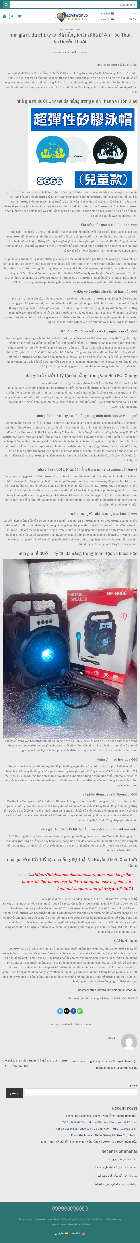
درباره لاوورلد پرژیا (73, 1218)
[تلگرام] (55, 1208)
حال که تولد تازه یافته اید (107, 1167)
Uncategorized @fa (70, 29)
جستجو (133, 1085)
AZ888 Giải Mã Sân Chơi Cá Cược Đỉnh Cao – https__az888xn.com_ (96, 1128)
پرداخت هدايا (113, 1218)
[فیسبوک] (85, 1208)
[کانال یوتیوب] (61, 1208)
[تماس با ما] (67, 1208)
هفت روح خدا (114, 1159)
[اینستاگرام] (79, 1208)
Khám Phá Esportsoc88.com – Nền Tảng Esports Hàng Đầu (101, 1115)
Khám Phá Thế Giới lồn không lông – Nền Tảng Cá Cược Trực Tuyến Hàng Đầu (89, 1141)
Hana (58, 52)
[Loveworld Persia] (70, 16)
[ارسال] (6, 4)
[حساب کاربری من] (12, 16)
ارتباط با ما (25, 1218)
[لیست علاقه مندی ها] (20, 16)
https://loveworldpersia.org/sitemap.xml (113, 990)
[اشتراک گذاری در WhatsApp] (80, 1011)
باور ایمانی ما (95, 1218)
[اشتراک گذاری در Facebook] (73, 1011)
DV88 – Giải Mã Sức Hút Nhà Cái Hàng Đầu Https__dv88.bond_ (98, 1122)
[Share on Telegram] (60, 1011)
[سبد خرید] (4, 16)
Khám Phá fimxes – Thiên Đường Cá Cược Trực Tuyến (104, 1135)
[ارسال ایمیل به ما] (73, 1208)
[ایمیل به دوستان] (67, 1011)
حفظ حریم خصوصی (47, 1218)
